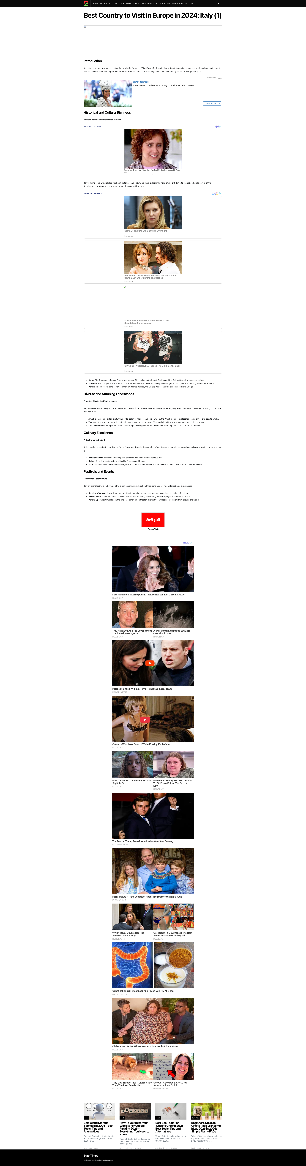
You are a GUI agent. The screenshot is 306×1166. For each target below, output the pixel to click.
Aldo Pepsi (88, 1148)
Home (95, 3)
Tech (121, 3)
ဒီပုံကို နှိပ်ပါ (153, 520)
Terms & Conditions (149, 3)
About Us (189, 3)
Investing (113, 3)
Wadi (193, 1148)
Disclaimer (165, 3)
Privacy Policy (132, 3)
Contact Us (177, 3)
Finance (103, 3)
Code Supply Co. (107, 1160)
